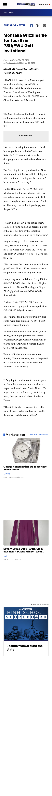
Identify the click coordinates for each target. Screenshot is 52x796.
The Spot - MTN (14, 25)
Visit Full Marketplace (39, 435)
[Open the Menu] (5, 4)
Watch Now (44, 4)
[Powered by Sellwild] (44, 605)
